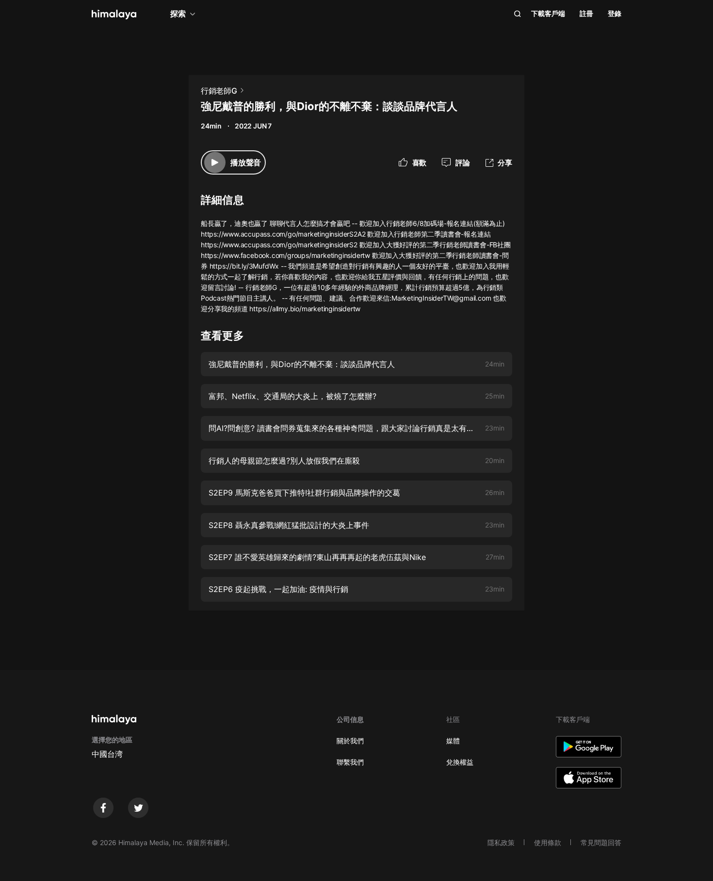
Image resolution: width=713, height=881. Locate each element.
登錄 (614, 13)
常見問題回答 (601, 842)
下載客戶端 (548, 13)
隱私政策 (501, 842)
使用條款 (547, 842)
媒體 (453, 741)
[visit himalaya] (114, 14)
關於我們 (350, 741)
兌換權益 (459, 762)
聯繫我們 (350, 762)
